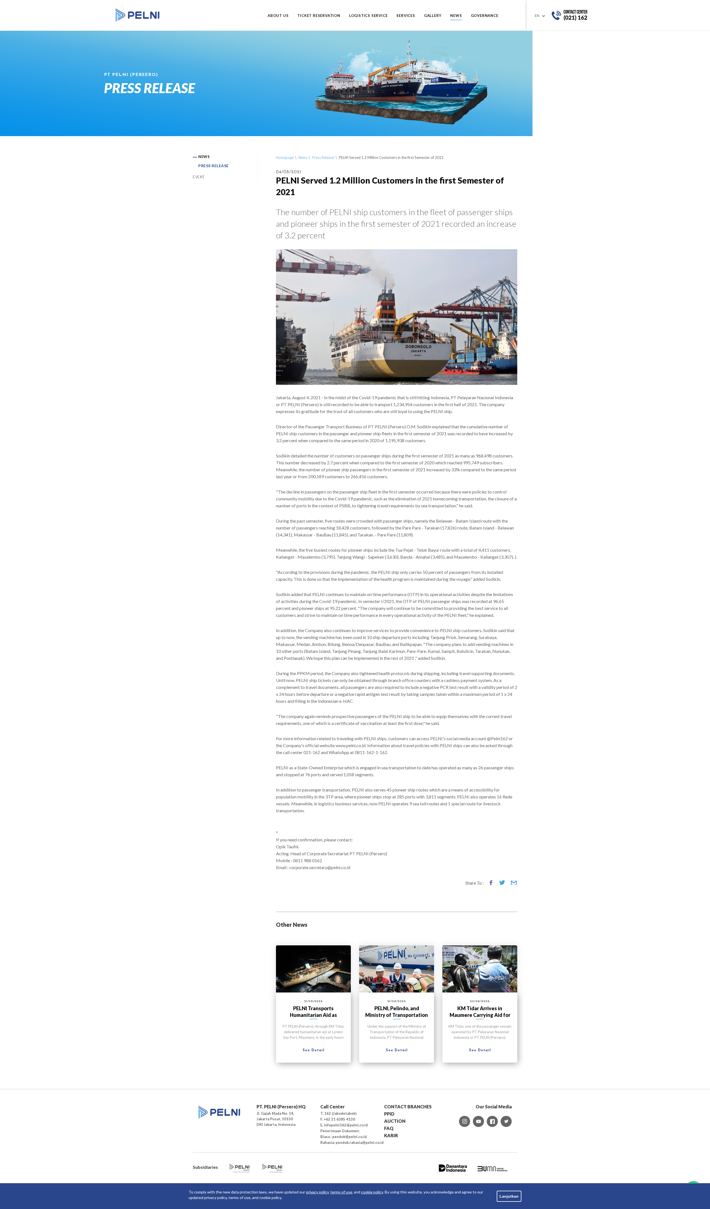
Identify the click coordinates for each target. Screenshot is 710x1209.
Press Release (323, 157)
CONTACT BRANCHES (408, 1106)
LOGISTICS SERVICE (368, 15)
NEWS (456, 15)
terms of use (341, 1192)
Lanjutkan (509, 1196)
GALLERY (433, 15)
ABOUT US (278, 15)
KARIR (391, 1135)
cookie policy (372, 1192)
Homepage (285, 157)
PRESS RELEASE (213, 165)
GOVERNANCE (484, 15)
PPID (389, 1113)
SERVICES (405, 15)
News (302, 157)
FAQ (389, 1128)
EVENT (199, 177)
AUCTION (394, 1121)
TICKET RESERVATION (318, 15)
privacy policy (317, 1192)
